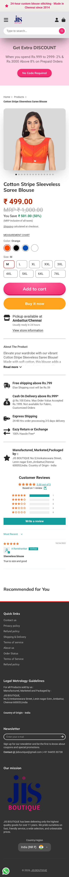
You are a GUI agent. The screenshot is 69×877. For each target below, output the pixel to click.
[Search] (62, 31)
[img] (11, 543)
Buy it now (34, 304)
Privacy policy (12, 625)
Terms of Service (14, 659)
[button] (19, 495)
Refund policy (11, 631)
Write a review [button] (34, 521)
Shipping (8, 226)
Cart (63, 20)
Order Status (11, 653)
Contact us (10, 620)
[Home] (18, 20)
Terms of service (13, 642)
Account (57, 20)
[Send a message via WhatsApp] (6, 871)
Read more (11, 367)
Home (7, 97)
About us (9, 647)
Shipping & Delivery (15, 637)
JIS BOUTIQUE (39, 870)
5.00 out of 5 (44, 484)
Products (19, 97)
